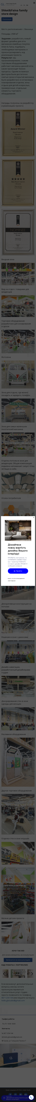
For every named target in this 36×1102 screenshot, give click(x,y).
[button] (34, 517)
